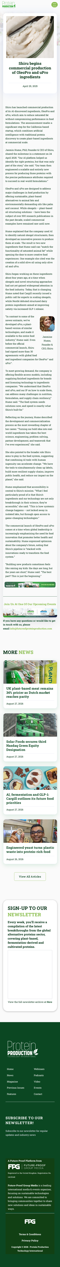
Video (37, 1081)
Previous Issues (15, 1087)
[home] (9, 4)
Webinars (39, 1069)
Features (11, 1093)
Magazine (12, 1081)
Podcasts (39, 1075)
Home (10, 1069)
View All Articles (30, 876)
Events (38, 1087)
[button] (54, 4)
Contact (38, 1093)
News (10, 1075)
